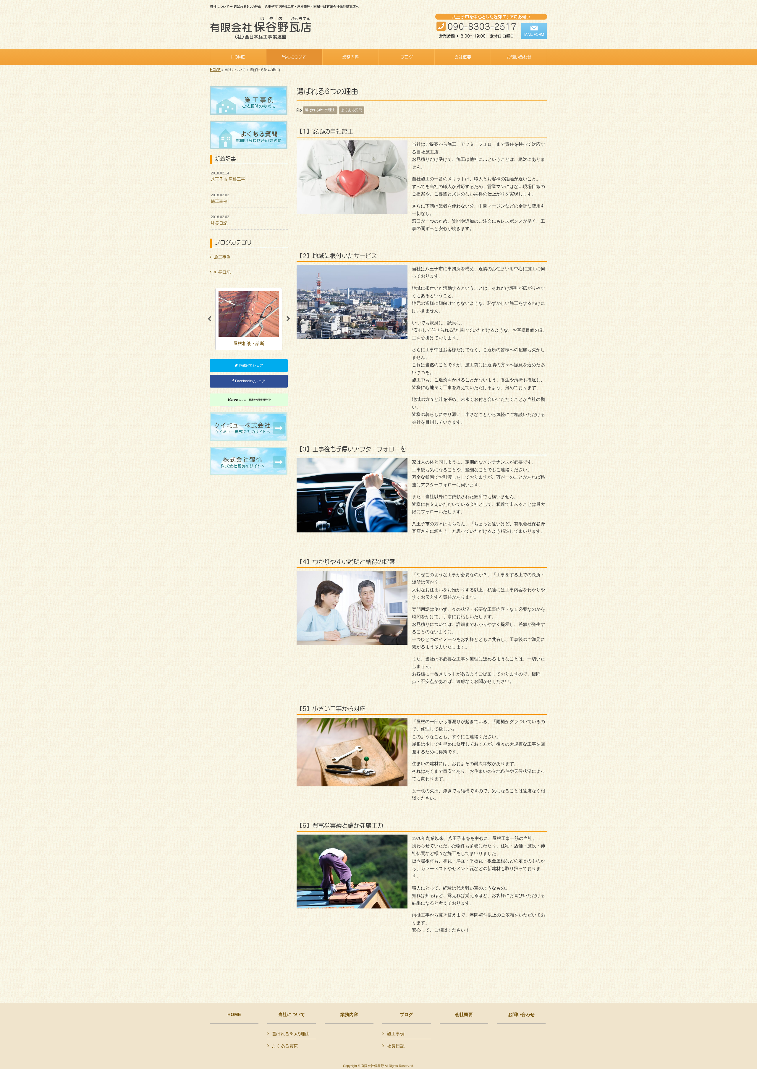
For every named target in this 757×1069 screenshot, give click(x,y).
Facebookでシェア (249, 381)
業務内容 (349, 1014)
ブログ (406, 1014)
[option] (249, 319)
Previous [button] (209, 319)
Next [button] (288, 319)
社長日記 (220, 220)
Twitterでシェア (250, 365)
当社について (291, 1014)
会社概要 (464, 1014)
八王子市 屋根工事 (228, 176)
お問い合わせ (521, 1014)
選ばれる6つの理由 (320, 110)
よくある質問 (351, 110)
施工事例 (220, 198)
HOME (215, 70)
